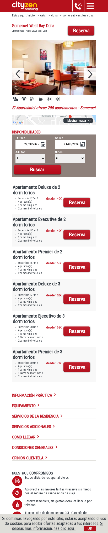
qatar (43, 15)
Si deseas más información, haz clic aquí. (58, 526)
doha (54, 15)
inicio (32, 15)
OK (90, 528)
